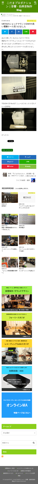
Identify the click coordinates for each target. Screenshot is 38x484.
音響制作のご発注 (10, 468)
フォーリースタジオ (12, 470)
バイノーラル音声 (30, 473)
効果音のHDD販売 (26, 470)
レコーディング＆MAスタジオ (25, 468)
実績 (19, 475)
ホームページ (19, 473)
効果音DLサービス (8, 473)
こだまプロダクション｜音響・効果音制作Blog (19, 6)
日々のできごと (8, 150)
